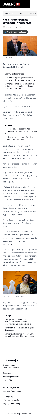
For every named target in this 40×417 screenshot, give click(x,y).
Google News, (13, 368)
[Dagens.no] (16, 4)
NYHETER (18, 13)
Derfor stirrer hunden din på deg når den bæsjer (19, 329)
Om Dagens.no (9, 365)
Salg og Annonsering (11, 404)
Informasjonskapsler (11, 400)
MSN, (5, 368)
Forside (7, 13)
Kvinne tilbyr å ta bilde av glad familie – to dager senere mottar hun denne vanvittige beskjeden (20, 86)
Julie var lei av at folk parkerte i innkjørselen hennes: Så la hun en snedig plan (21, 131)
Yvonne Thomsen (10, 380)
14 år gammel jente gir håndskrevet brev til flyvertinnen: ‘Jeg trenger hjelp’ (20, 79)
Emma (8, 27)
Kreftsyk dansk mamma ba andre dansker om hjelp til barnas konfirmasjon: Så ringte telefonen (18, 321)
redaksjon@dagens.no (12, 391)
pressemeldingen (10, 244)
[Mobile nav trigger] (35, 4)
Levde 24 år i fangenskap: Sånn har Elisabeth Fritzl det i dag (19, 138)
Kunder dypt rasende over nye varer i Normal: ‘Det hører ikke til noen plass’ (20, 335)
